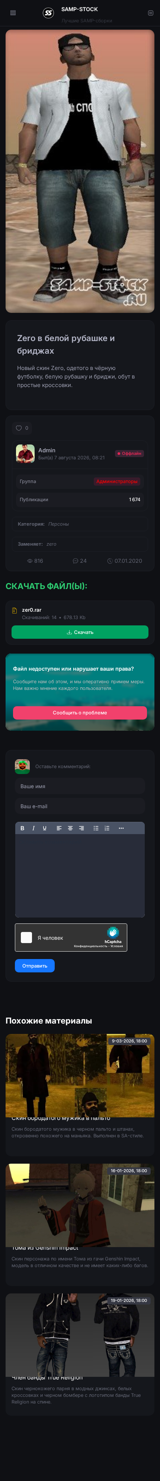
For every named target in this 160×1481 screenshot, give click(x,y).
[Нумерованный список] (107, 828)
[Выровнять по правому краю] (81, 828)
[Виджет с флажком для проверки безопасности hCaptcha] (71, 937)
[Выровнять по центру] (70, 828)
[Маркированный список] (96, 828)
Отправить (34, 966)
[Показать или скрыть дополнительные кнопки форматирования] (121, 828)
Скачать (83, 632)
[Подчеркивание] (44, 828)
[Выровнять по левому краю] (59, 828)
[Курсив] (33, 828)
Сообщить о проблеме (80, 712)
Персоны (58, 524)
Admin (46, 450)
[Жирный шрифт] (22, 828)
